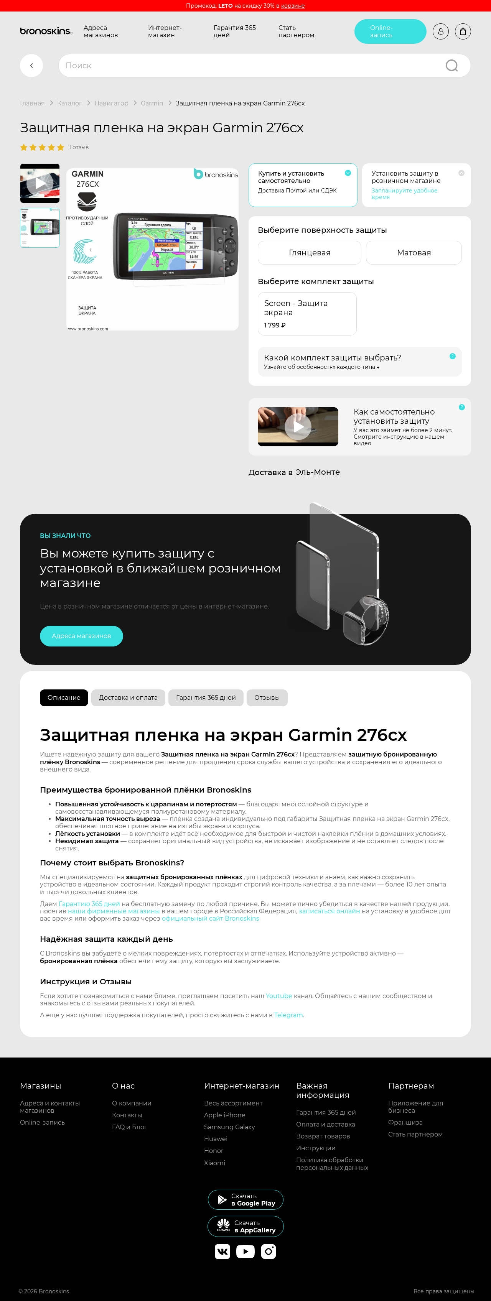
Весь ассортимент (233, 1103)
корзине (293, 5)
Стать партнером (296, 31)
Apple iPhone (225, 1115)
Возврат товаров (323, 1136)
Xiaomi (214, 1163)
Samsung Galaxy (229, 1127)
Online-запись (381, 31)
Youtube (279, 996)
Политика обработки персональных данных (332, 1163)
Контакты (127, 1115)
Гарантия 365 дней (235, 31)
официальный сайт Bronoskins (210, 918)
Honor (213, 1151)
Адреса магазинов (101, 31)
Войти (441, 31)
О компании (132, 1103)
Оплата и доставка (325, 1124)
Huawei (215, 1139)
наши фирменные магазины (114, 911)
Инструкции (316, 1148)
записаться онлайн (329, 911)
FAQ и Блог (129, 1127)
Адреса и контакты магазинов (50, 1107)
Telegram (288, 1015)
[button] (91, 249)
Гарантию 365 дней (89, 904)
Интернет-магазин (165, 31)
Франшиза (405, 1122)
